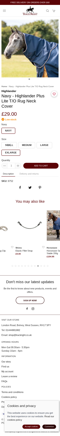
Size (3, 139)
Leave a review (9, 376)
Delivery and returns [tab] (29, 173)
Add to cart (41, 166)
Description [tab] (8, 173)
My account (7, 371)
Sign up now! (30, 300)
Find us (5, 366)
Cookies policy (9, 397)
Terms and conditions (12, 392)
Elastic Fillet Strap (24, 250)
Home (4, 86)
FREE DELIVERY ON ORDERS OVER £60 (30, 2)
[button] (4, 10)
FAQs (4, 381)
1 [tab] (30, 79)
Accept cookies (31, 426)
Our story (6, 361)
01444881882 (13, 330)
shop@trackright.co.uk (20, 335)
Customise (49, 426)
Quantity (5, 160)
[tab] (12, 266)
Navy (4, 124)
